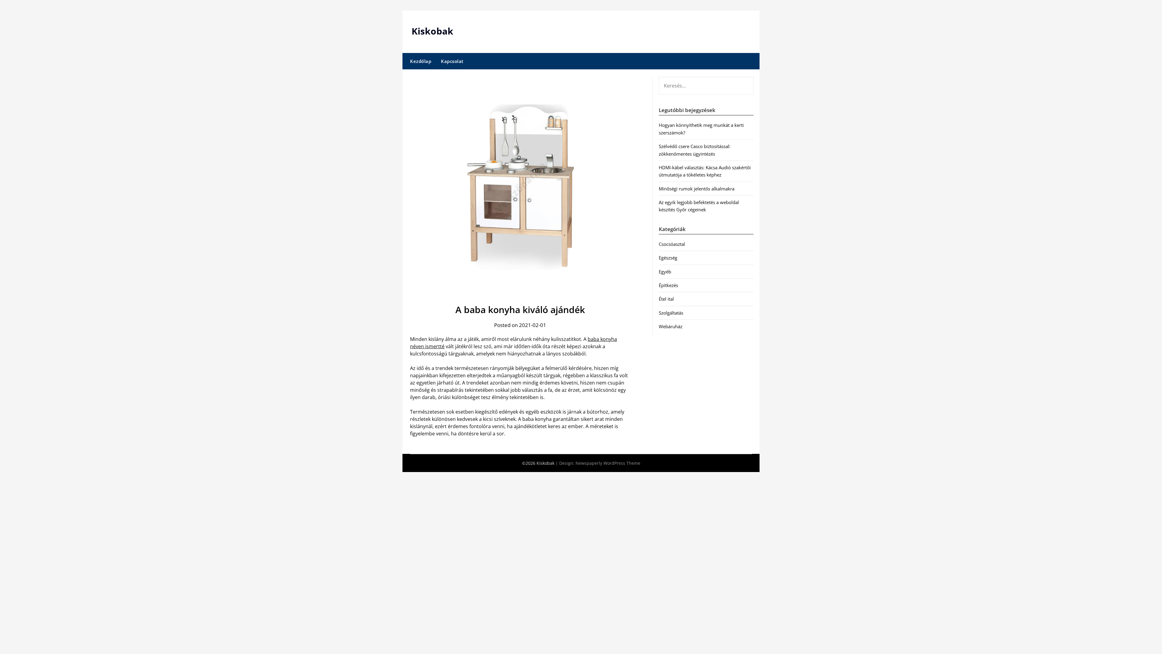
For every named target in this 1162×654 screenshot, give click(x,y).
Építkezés (668, 285)
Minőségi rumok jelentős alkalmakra (696, 189)
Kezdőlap (420, 61)
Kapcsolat (452, 61)
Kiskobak (432, 31)
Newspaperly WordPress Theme (608, 463)
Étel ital (666, 299)
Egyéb (665, 272)
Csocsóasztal (672, 244)
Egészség (668, 258)
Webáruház (670, 326)
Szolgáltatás (671, 313)
